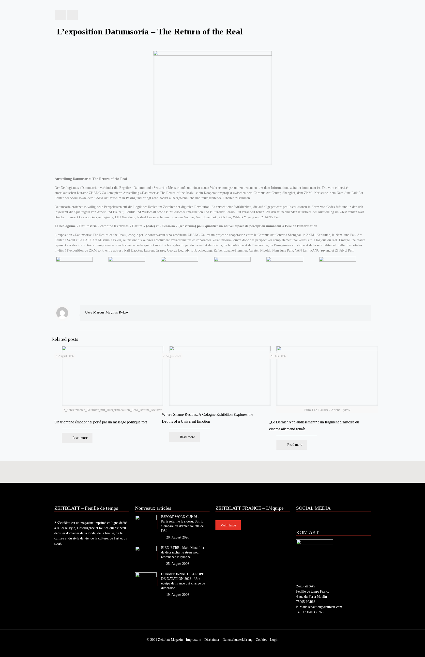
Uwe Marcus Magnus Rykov (107, 312)
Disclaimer (211, 640)
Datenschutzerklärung (238, 640)
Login (274, 640)
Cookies (261, 640)
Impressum (193, 640)
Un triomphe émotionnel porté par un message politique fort (100, 422)
